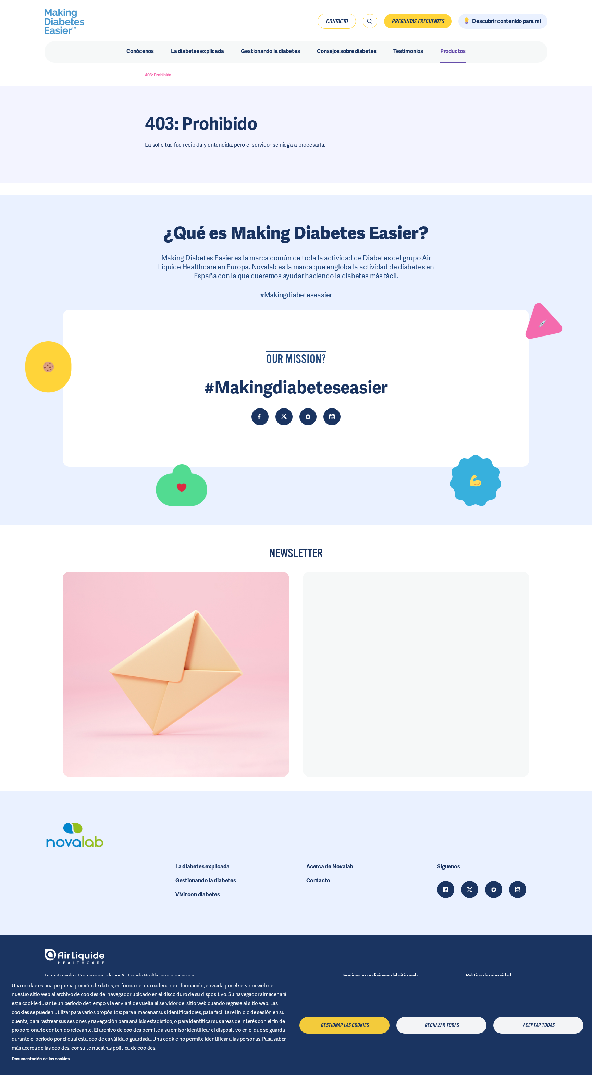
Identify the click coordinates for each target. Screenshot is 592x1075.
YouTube (517, 889)
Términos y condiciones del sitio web (380, 975)
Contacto (337, 21)
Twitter (469, 889)
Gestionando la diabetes (205, 880)
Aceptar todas (538, 1025)
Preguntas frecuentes (418, 21)
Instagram (493, 889)
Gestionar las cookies (345, 1025)
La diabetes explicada (202, 866)
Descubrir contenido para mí (506, 21)
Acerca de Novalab (329, 866)
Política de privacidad (488, 975)
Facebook (445, 889)
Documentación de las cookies (41, 1059)
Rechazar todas (441, 1025)
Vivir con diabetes (197, 894)
